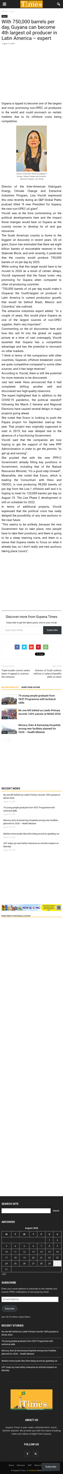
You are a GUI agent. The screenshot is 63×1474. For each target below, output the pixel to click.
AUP (29, 1465)
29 (49, 1263)
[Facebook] (27, 1454)
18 (15, 1257)
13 (33, 1251)
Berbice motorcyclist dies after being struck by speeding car (31, 834)
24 (6, 1263)
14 (41, 1251)
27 (33, 1263)
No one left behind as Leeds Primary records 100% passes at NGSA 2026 (31, 796)
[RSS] (36, 1454)
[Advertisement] (31, 72)
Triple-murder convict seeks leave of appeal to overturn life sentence (16, 673)
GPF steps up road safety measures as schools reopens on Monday (31, 845)
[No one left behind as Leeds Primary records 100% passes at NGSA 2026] (9, 714)
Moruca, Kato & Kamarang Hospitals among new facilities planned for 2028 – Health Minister (39, 729)
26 (24, 1263)
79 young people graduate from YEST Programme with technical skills (37, 699)
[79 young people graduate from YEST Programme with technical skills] (9, 699)
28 (41, 1263)
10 (6, 1251)
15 (49, 1251)
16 (57, 1251)
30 (57, 1263)
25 (15, 1263)
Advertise (21, 1465)
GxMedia (33, 1470)
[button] (58, 4)
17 (6, 1257)
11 (15, 1251)
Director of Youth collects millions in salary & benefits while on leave (47, 673)
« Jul (4, 1273)
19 (24, 1257)
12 (24, 1251)
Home (11, 1465)
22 (49, 1257)
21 (41, 1257)
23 (57, 1257)
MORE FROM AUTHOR (31, 687)
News (4, 16)
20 (33, 1257)
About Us (38, 1465)
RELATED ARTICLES (10, 687)
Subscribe (52, 630)
